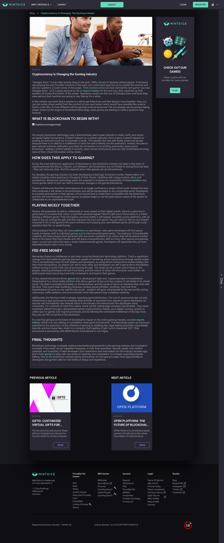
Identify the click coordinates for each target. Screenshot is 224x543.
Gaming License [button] (155, 492)
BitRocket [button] (102, 480)
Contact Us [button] (128, 501)
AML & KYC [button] (153, 483)
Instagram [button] (177, 486)
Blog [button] (174, 480)
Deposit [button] (126, 480)
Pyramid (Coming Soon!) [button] (105, 488)
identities (136, 180)
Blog (32, 13)
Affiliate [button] (126, 492)
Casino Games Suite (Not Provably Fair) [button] (82, 495)
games (71, 278)
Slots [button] (75, 486)
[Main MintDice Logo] (13, 4)
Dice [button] (75, 483)
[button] (112, 4)
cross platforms (76, 230)
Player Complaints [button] (156, 489)
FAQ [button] (125, 486)
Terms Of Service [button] (155, 480)
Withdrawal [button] (128, 483)
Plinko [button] (75, 489)
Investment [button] (128, 495)
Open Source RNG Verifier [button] (154, 497)
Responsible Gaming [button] (153, 503)
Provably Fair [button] (129, 489)
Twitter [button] (175, 489)
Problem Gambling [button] (131, 498)
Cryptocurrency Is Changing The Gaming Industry (68, 13)
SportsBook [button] (103, 483)
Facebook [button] (177, 492)
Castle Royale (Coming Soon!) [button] (105, 494)
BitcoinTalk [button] (177, 483)
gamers (49, 354)
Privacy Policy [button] (154, 486)
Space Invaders (91, 90)
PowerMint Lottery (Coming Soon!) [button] (80, 504)
